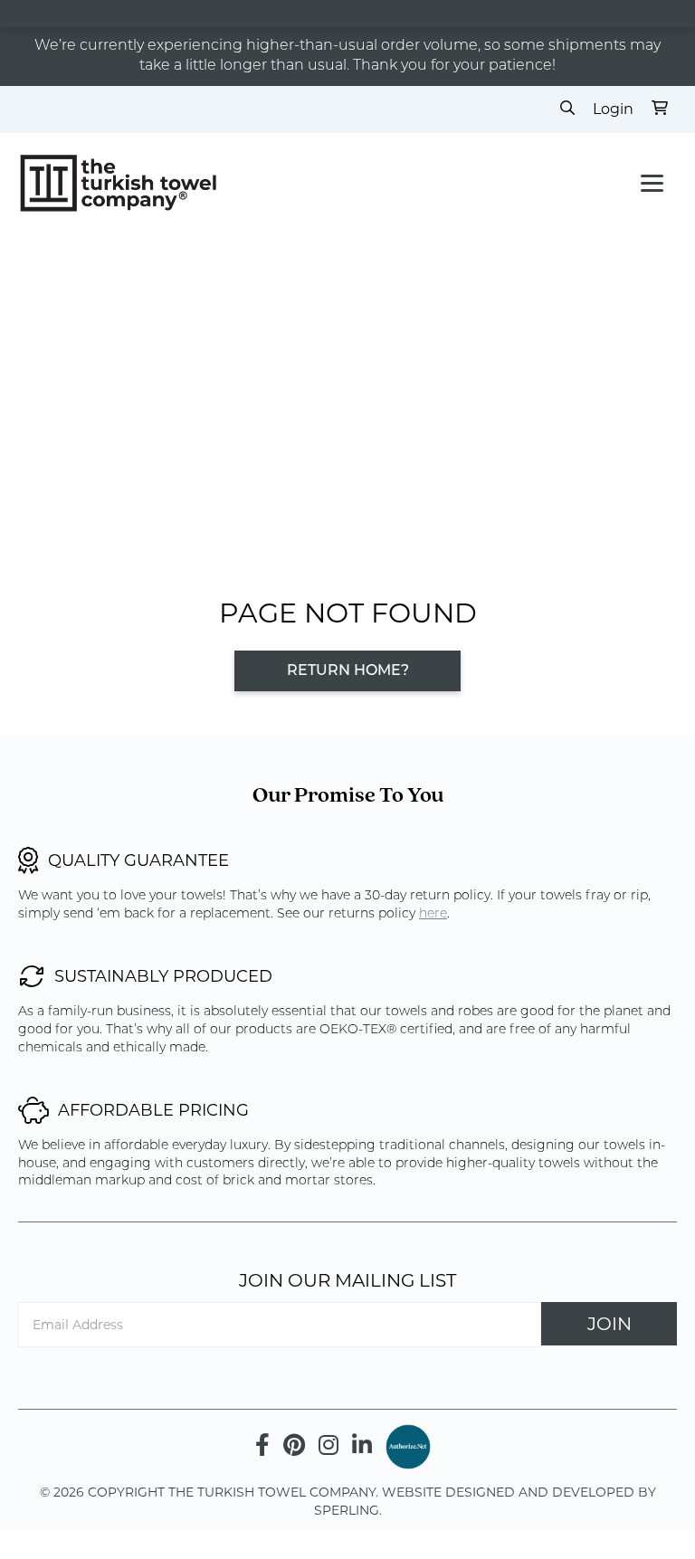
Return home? (348, 671)
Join (609, 1324)
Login (613, 109)
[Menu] (652, 183)
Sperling (346, 1510)
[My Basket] (660, 109)
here (433, 914)
